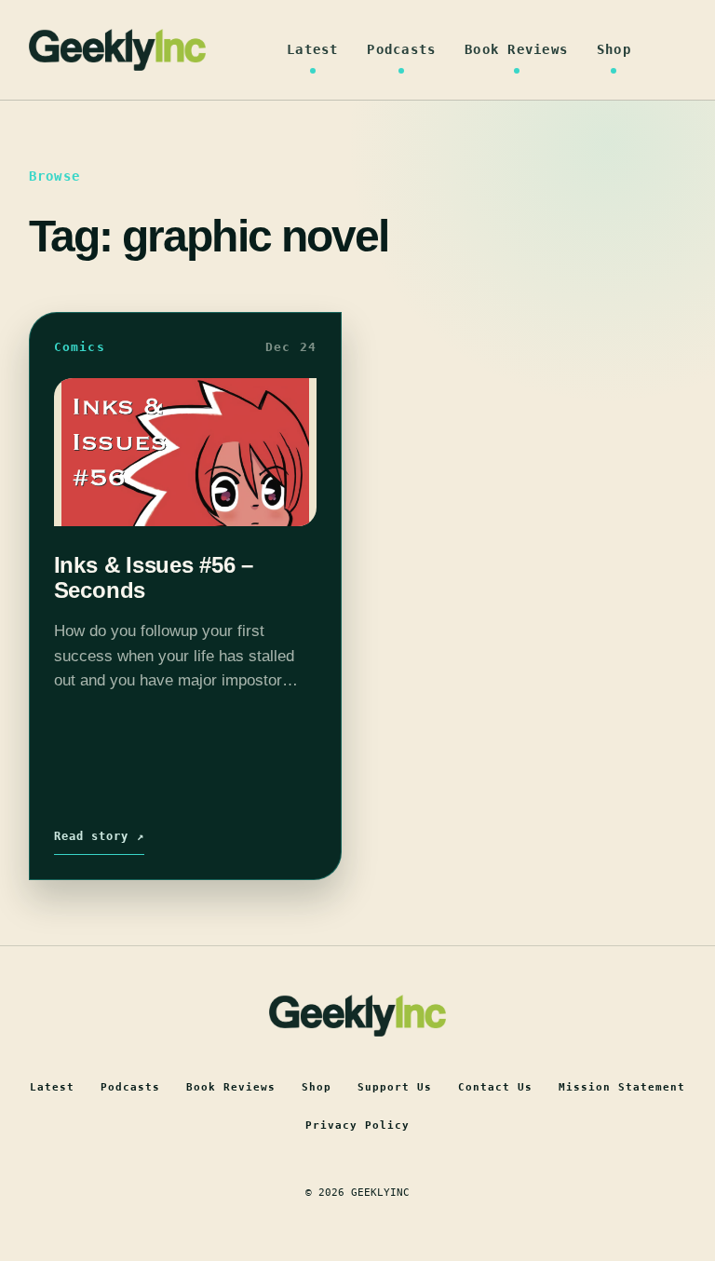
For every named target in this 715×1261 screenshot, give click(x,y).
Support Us (395, 1087)
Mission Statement (622, 1087)
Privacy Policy (357, 1125)
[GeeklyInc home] (117, 50)
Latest (313, 49)
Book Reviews (516, 49)
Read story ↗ (99, 836)
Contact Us (495, 1087)
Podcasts (401, 49)
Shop (614, 49)
